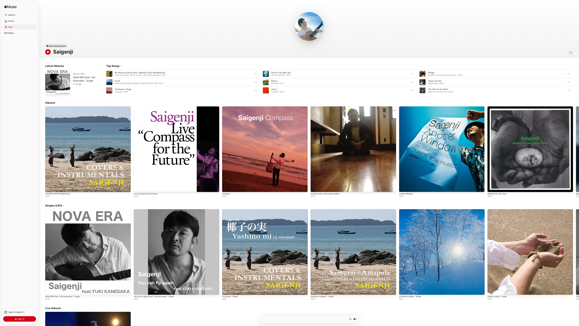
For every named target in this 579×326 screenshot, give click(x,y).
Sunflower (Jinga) (123, 89)
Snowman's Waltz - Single (411, 210)
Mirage (431, 72)
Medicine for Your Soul (498, 107)
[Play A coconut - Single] (226, 291)
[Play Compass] (226, 188)
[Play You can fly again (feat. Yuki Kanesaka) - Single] (137, 291)
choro (274, 89)
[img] (10, 7)
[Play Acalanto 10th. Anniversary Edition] (314, 188)
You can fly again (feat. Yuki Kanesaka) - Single (156, 210)
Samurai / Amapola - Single (323, 210)
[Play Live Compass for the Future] (137, 188)
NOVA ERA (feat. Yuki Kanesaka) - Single (64, 210)
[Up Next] (350, 319)
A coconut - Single (231, 210)
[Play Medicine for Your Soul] (491, 188)
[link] (114, 66)
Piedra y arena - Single (498, 210)
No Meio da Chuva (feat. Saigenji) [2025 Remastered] (140, 72)
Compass (226, 107)
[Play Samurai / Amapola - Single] (314, 291)
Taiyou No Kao (434, 81)
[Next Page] (576, 82)
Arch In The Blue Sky (281, 72)
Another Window (407, 107)
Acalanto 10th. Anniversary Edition (327, 107)
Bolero (274, 81)
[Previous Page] (103, 82)
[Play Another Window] (403, 188)
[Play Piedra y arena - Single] (491, 291)
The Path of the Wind (438, 89)
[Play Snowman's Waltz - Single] (403, 291)
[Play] (48, 52)
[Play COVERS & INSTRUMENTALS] (49, 188)
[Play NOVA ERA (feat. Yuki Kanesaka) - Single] (49, 90)
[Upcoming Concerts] (56, 46)
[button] (19, 15)
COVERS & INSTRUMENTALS (58, 107)
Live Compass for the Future (147, 107)
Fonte (117, 81)
